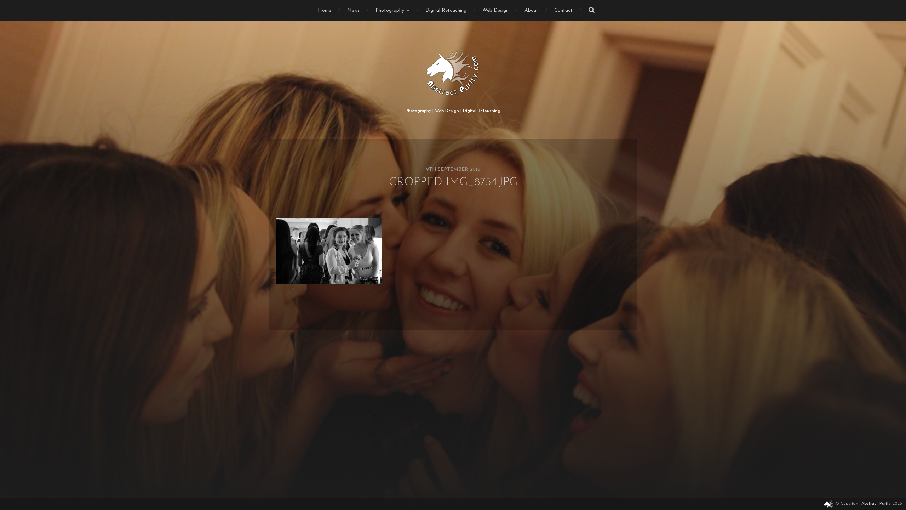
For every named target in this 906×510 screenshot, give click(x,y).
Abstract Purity (876, 504)
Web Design (495, 10)
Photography (389, 10)
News (353, 10)
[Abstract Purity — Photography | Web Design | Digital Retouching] (453, 72)
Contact (563, 10)
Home (324, 10)
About (531, 10)
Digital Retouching (445, 10)
